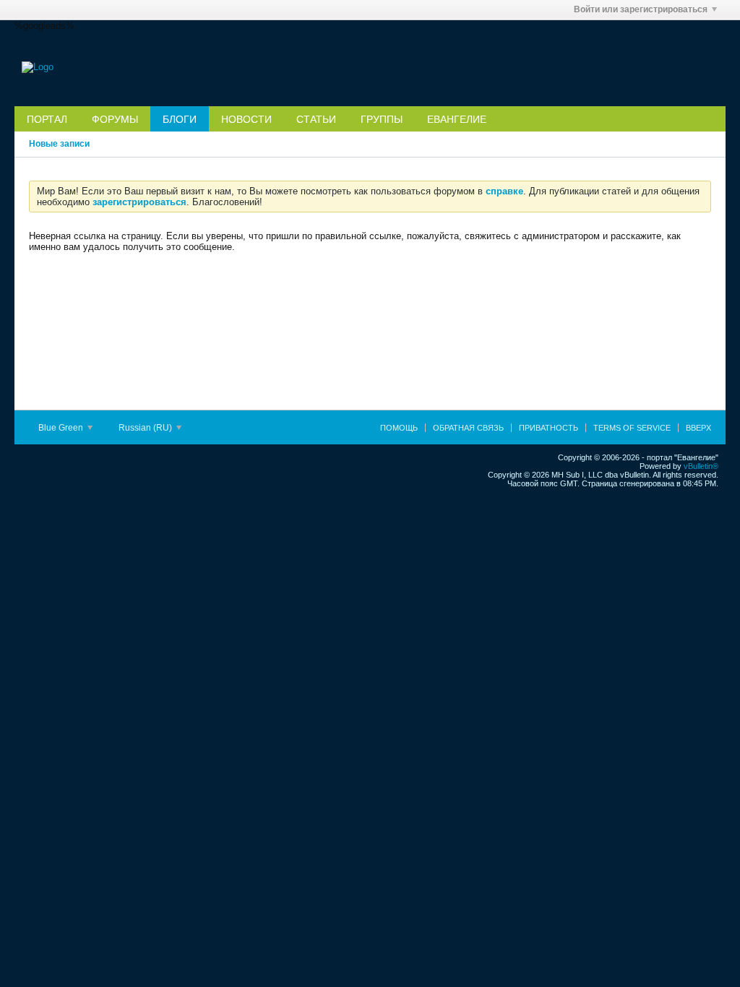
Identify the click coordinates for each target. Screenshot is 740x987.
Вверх (698, 427)
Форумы (115, 119)
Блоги (180, 119)
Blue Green (61, 428)
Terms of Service (632, 427)
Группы (382, 119)
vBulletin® (701, 466)
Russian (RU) (146, 428)
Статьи (316, 119)
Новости (246, 119)
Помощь (399, 427)
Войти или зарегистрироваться (640, 9)
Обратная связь (468, 427)
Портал (47, 119)
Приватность (548, 427)
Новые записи (59, 144)
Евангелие (456, 119)
